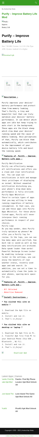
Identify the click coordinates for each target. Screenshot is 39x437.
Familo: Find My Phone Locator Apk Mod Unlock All (26, 382)
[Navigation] (2, 2)
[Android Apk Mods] (20, 2)
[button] (6, 24)
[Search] (35, 2)
